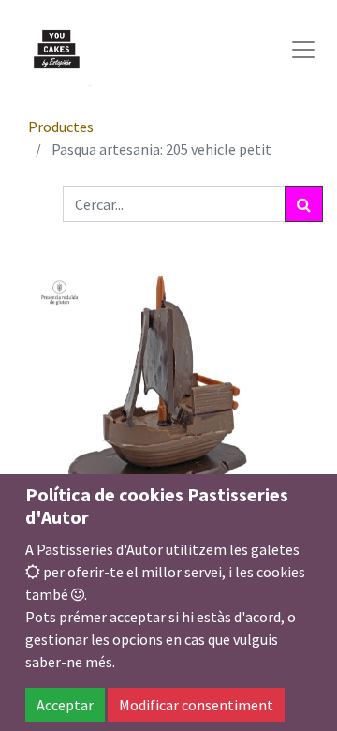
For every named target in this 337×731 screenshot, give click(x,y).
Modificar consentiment (196, 704)
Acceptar (65, 704)
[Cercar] (304, 204)
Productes (61, 126)
